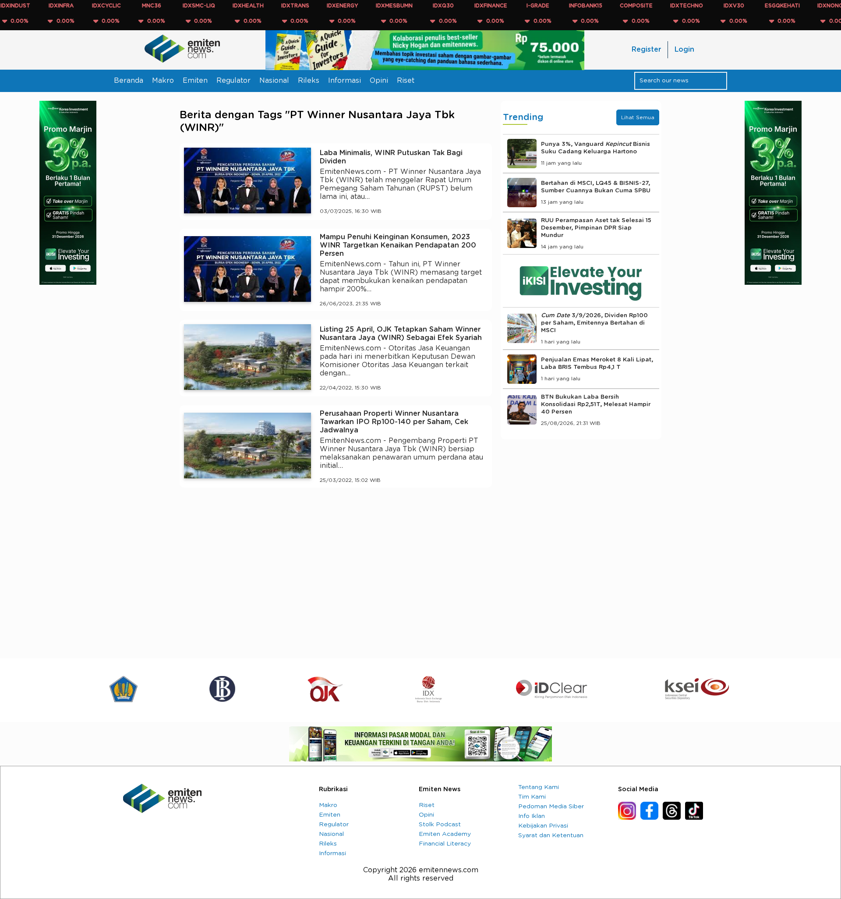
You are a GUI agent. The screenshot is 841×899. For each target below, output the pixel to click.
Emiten (195, 80)
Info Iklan (531, 816)
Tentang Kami (538, 787)
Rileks (308, 80)
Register (646, 49)
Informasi (344, 80)
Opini (379, 80)
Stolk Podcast (440, 824)
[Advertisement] (336, 575)
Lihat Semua (637, 117)
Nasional (274, 80)
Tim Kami (532, 797)
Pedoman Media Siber (551, 806)
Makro (163, 80)
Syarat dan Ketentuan (550, 835)
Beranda (128, 80)
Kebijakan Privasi (543, 826)
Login (684, 49)
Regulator (233, 80)
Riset (405, 80)
